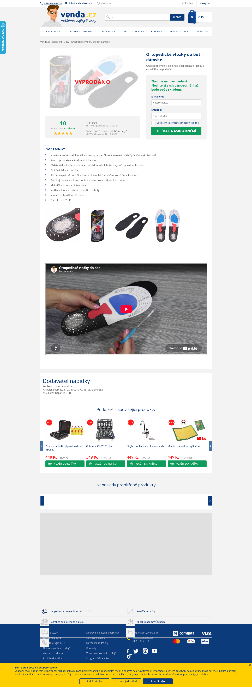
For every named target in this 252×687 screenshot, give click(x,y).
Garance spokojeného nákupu (67, 621)
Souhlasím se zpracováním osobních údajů (178, 122)
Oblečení (138, 31)
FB (128, 651)
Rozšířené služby (146, 611)
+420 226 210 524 (53, 3)
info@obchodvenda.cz (81, 3)
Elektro (156, 31)
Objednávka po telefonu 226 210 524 (71, 611)
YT (154, 651)
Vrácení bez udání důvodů (151, 632)
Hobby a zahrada (81, 31)
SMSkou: (156, 109)
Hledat (177, 17)
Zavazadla (109, 31)
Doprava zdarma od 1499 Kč (67, 642)
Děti (124, 31)
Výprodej (202, 31)
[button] (65, 463)
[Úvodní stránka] (68, 15)
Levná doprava (59, 632)
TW (136, 651)
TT (129, 656)
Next (208, 501)
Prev (44, 501)
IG (145, 651)
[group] (65, 443)
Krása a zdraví (179, 31)
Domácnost (52, 31)
